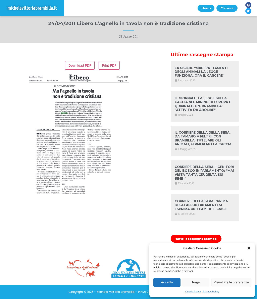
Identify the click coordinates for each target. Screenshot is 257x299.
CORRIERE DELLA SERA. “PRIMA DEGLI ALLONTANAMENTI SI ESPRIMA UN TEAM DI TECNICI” (201, 205)
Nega (196, 282)
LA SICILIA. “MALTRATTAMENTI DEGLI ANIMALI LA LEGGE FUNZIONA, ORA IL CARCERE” (201, 71)
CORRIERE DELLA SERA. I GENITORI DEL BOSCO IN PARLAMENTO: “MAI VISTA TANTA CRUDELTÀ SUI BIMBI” (204, 172)
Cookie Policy (193, 291)
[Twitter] (248, 11)
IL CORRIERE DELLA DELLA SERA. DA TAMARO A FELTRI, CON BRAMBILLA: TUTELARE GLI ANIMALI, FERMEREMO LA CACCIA (203, 138)
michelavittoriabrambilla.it (32, 8)
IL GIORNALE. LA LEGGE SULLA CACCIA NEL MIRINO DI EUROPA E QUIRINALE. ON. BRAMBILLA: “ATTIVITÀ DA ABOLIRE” (203, 104)
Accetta (167, 282)
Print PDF (109, 65)
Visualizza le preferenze (231, 282)
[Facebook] (248, 5)
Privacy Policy (211, 291)
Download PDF (79, 65)
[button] (249, 248)
